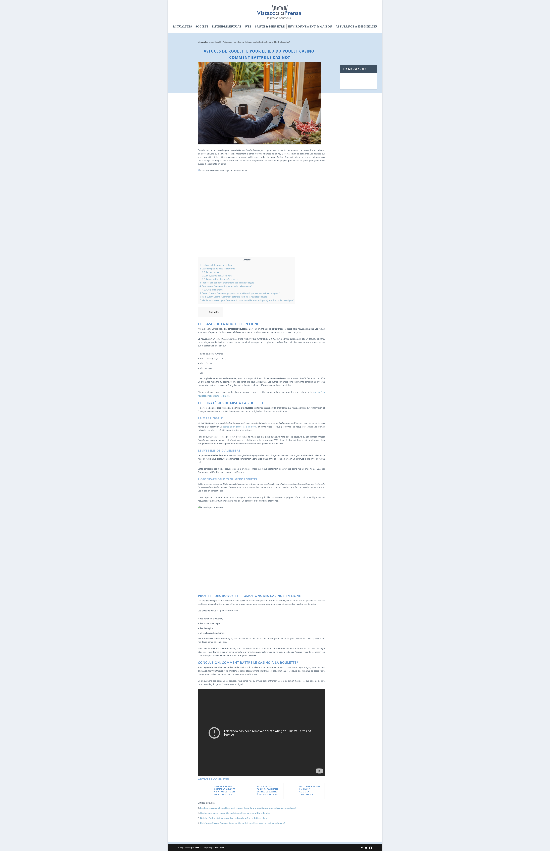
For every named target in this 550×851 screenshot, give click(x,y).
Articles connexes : (213, 289)
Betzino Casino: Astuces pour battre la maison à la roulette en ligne (233, 818)
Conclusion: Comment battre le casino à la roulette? (226, 286)
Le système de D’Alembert (217, 275)
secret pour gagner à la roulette (239, 426)
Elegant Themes (194, 848)
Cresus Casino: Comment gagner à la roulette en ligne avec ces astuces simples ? (240, 293)
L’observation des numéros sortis (220, 279)
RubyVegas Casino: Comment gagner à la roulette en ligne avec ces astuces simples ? (242, 823)
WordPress (219, 848)
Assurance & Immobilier (356, 26)
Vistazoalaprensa (205, 42)
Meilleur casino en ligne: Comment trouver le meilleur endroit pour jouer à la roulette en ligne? (247, 300)
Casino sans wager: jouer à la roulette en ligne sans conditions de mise (235, 812)
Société (202, 26)
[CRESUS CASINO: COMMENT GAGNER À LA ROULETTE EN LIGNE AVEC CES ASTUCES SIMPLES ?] (345, 81)
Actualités (182, 26)
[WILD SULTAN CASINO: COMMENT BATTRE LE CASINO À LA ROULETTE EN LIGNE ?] (371, 81)
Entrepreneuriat (226, 26)
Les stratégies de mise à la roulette (217, 268)
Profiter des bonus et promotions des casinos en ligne (227, 282)
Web (248, 26)
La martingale (210, 272)
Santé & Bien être (270, 26)
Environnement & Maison (310, 26)
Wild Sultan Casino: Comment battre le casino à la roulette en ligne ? (234, 296)
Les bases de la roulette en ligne (216, 265)
